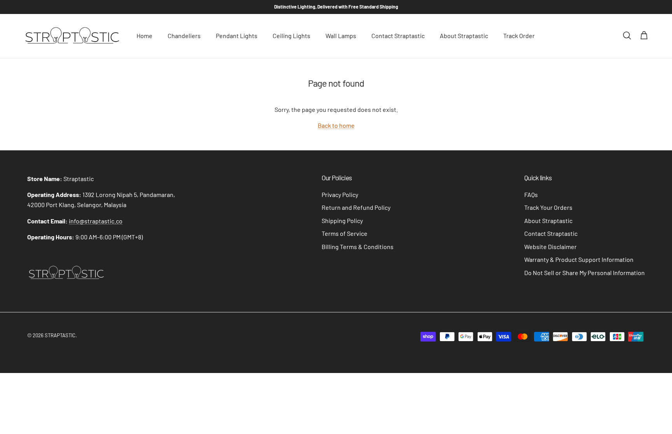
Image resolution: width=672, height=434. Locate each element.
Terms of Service (345, 233)
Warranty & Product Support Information (579, 259)
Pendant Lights (236, 35)
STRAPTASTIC (60, 335)
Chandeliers (184, 35)
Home (144, 35)
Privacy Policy (340, 194)
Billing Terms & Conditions (358, 246)
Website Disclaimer (550, 246)
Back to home (336, 125)
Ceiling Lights (291, 35)
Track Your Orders (548, 207)
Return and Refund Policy (356, 207)
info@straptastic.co (95, 221)
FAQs (531, 194)
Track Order (519, 35)
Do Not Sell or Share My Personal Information (584, 272)
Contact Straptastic (398, 35)
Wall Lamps (341, 35)
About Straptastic (464, 35)
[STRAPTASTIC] (72, 36)
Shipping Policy (342, 220)
